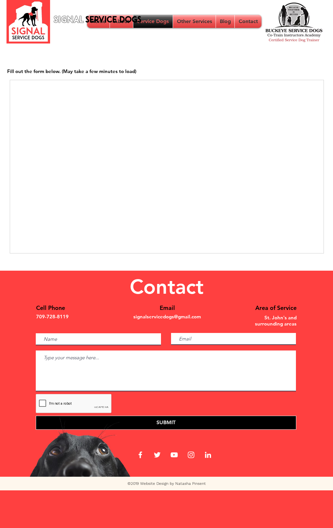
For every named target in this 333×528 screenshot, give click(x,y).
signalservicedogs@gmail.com (167, 316)
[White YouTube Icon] (174, 454)
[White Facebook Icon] (140, 454)
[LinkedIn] (208, 454)
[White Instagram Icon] (191, 454)
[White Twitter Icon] (157, 454)
